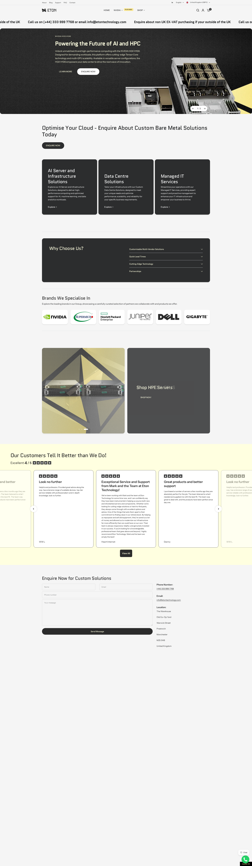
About (44, 3)
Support (58, 3)
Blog (50, 3)
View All (126, 553)
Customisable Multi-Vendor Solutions (146, 249)
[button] (33, 509)
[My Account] (203, 10)
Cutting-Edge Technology (141, 264)
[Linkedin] (172, 2)
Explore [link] (51, 207)
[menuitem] (45, 2)
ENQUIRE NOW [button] (88, 71)
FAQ (65, 3)
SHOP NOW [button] (145, 397)
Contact (72, 3)
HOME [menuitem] (107, 10)
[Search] (197, 10)
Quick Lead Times (137, 256)
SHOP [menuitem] (140, 10)
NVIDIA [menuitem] (117, 10)
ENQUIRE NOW (53, 145)
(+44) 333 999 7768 (165, 588)
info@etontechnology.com (169, 600)
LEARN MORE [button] (65, 71)
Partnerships (135, 271)
